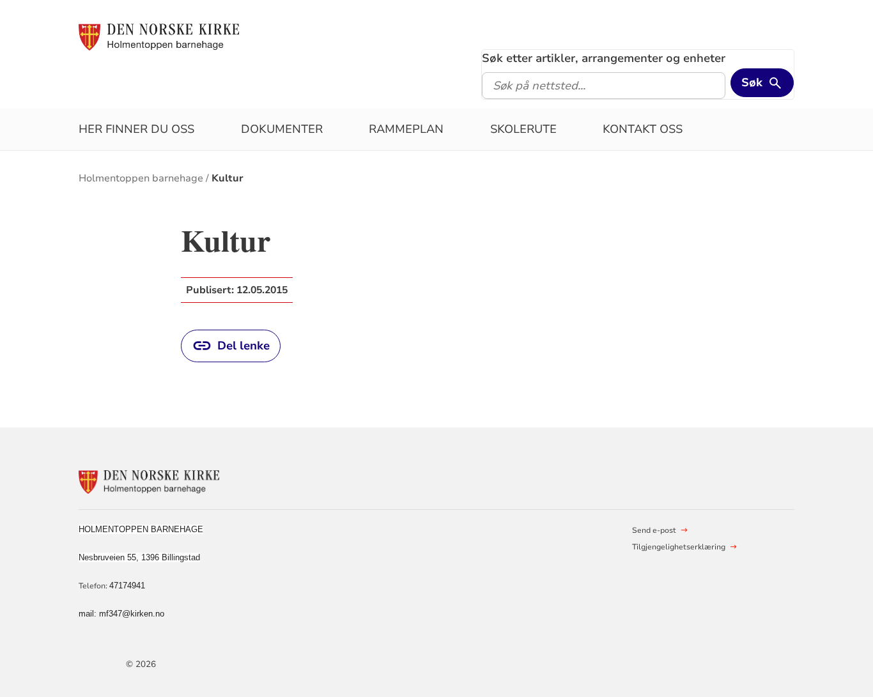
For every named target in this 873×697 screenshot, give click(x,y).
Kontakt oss (643, 129)
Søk (751, 82)
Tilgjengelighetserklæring (678, 547)
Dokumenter (282, 129)
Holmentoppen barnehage (141, 178)
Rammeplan (406, 129)
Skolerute (523, 129)
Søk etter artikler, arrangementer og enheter (603, 58)
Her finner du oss (136, 129)
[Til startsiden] (159, 36)
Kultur (227, 178)
